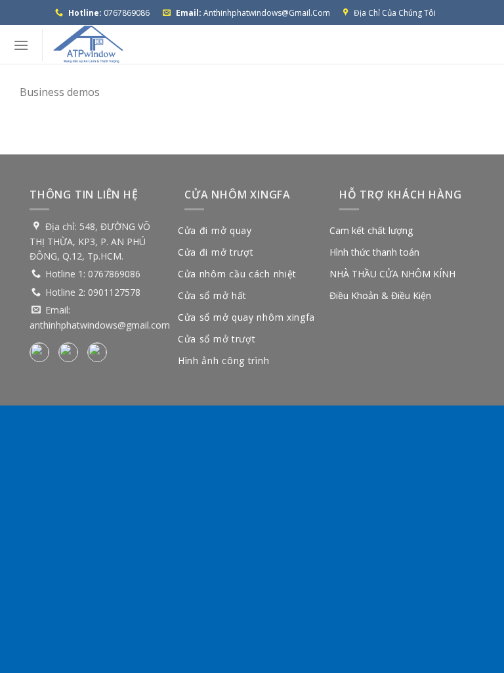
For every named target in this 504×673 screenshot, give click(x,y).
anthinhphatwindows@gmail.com (266, 12)
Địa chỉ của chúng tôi (395, 12)
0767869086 (127, 12)
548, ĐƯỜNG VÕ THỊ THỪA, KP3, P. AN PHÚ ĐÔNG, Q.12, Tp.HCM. (90, 241)
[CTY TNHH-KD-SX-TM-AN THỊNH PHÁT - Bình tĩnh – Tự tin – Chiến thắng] (88, 44)
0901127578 (114, 292)
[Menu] (21, 45)
